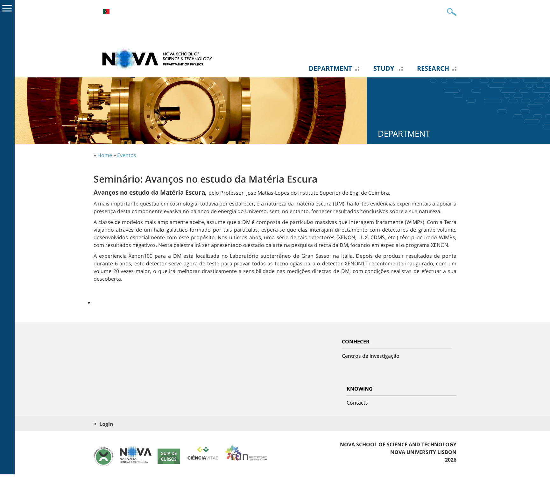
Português (106, 11)
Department (330, 68)
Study (384, 68)
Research (433, 68)
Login (106, 424)
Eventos (126, 155)
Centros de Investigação (370, 355)
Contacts (357, 402)
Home (104, 155)
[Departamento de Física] (157, 58)
